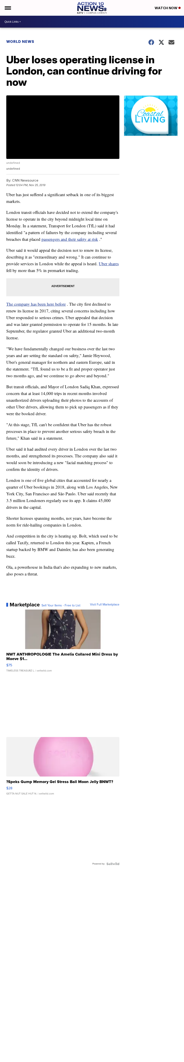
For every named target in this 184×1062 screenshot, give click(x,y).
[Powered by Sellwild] (112, 863)
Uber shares (109, 263)
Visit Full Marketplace (104, 604)
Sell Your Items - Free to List (61, 605)
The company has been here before (36, 304)
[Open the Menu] (7, 8)
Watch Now (166, 8)
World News (20, 41)
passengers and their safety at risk (70, 239)
